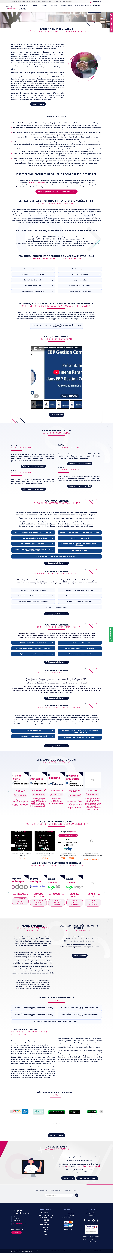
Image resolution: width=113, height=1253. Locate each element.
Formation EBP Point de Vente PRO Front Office (25, 854)
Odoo (63, 6)
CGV (69, 1250)
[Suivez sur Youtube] (89, 1220)
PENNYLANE (45, 1)
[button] (13, 845)
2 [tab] (56, 1123)
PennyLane (45, 1225)
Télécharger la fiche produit (33, 466)
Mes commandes (68, 1218)
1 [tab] (53, 1123)
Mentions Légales (17, 1250)
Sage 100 (45, 1213)
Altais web (98, 1250)
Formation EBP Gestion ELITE (95, 854)
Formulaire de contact (87, 1178)
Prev (8, 791)
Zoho (45, 1229)
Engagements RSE (17, 1229)
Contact (16, 1232)
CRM (60, 1)
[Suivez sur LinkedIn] (85, 1220)
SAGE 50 (34, 1)
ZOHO (56, 1)
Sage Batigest (45, 1218)
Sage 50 (45, 1220)
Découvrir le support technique (20, 902)
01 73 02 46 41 (97, 2)
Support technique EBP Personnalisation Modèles (49, 854)
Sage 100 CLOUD (45, 1215)
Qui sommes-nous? (17, 1227)
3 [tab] (59, 1123)
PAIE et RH (53, 6)
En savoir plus (20, 794)
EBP (39, 1)
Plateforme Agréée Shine (36, 183)
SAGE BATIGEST (26, 1)
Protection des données (57, 1250)
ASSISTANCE (111, 633)
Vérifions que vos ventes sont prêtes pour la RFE (56, 191)
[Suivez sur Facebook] (98, 1220)
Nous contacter (38, 104)
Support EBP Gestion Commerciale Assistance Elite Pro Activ (72, 855)
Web (45, 1234)
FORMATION (85, 6)
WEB (64, 1)
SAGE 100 (18, 1)
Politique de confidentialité (36, 1250)
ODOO (51, 1)
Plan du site (76, 1250)
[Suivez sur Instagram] (93, 1220)
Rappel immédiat (111, 24)
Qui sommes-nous (56, 1135)
